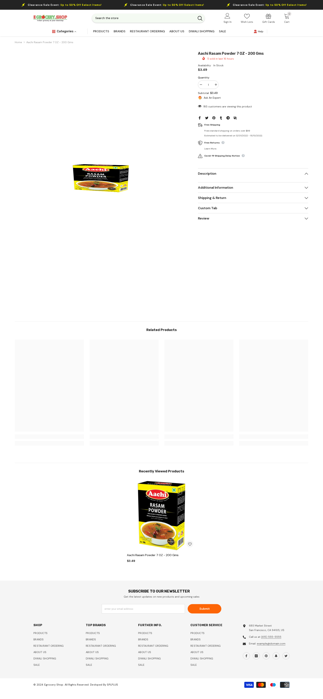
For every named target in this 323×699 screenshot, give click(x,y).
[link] (268, 18)
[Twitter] (206, 117)
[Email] (235, 117)
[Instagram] (256, 655)
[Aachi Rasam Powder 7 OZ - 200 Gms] (161, 515)
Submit (204, 609)
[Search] (148, 18)
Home (18, 42)
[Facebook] (199, 117)
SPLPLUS (112, 684)
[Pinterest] (214, 117)
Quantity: (204, 77)
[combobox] (143, 18)
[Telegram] (228, 117)
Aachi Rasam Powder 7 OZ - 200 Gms (153, 555)
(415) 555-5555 (271, 636)
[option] (101, 178)
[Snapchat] (276, 655)
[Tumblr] (221, 117)
